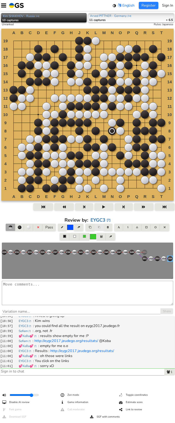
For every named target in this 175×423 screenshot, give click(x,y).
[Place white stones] (28, 227)
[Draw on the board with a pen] (62, 227)
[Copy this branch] (90, 227)
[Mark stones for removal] (37, 227)
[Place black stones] (19, 227)
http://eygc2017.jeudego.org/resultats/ (66, 340)
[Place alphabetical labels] (118, 227)
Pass (49, 227)
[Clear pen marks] (78, 227)
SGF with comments (108, 416)
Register (149, 5)
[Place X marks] (164, 227)
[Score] (101, 236)
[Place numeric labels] (127, 227)
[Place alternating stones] (10, 227)
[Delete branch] (108, 227)
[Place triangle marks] (137, 227)
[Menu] (3, 5)
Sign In (167, 5)
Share (167, 311)
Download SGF (17, 416)
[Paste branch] (99, 227)
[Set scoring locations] (65, 236)
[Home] (15, 5)
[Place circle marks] (155, 227)
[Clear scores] (110, 236)
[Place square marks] (146, 227)
